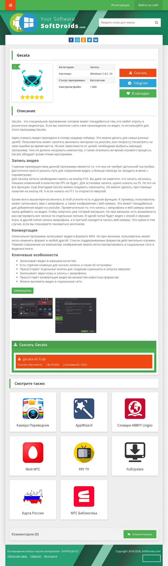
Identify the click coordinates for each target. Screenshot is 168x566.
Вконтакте (50, 556)
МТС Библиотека (84, 513)
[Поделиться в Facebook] (71, 40)
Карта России (33, 513)
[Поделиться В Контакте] (95, 40)
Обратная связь (17, 556)
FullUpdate (135, 469)
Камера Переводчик (33, 425)
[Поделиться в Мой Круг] (77, 40)
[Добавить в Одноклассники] (83, 40)
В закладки (140, 93)
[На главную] (48, 22)
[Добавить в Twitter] (89, 40)
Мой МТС (33, 469)
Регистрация (120, 5)
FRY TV (84, 469)
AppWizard (84, 425)
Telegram (140, 83)
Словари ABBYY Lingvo (135, 425)
